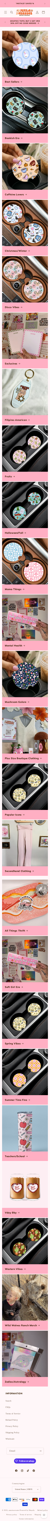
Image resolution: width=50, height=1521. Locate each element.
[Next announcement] (45, 4)
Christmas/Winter (16, 250)
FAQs (8, 1407)
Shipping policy (40, 1514)
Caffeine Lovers (14, 194)
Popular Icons (13, 814)
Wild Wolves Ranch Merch (21, 1325)
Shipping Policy (12, 1433)
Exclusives (11, 363)
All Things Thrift (15, 930)
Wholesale (10, 1439)
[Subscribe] (40, 1451)
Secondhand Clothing (18, 871)
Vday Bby (11, 1212)
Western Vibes (14, 1268)
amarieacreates (14, 1510)
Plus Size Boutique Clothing (22, 758)
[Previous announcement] (5, 4)
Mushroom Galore (15, 701)
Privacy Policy (12, 1426)
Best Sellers (12, 81)
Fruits (8, 476)
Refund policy (43, 1510)
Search (8, 1401)
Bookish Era (12, 138)
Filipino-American (16, 419)
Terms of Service (13, 1414)
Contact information (26, 1519)
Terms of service (26, 1514)
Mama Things (13, 589)
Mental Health (13, 645)
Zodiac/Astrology (15, 1381)
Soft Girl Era (12, 986)
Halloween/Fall (14, 532)
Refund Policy (12, 1420)
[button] (5, 12)
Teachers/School (15, 1156)
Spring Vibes (13, 1043)
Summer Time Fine (16, 1099)
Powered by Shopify (27, 1510)
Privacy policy (11, 1514)
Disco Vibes (12, 307)
